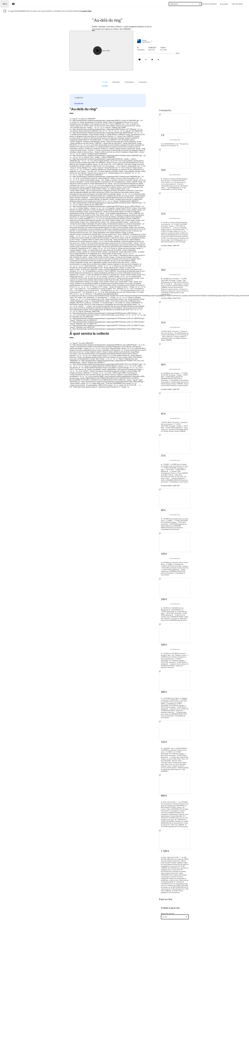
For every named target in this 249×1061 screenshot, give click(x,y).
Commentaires (129, 82)
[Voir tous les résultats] (199, 4)
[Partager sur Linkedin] (158, 59)
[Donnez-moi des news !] (139, 59)
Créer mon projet (237, 4)
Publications (116, 82)
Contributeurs (143, 82)
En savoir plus (78, 103)
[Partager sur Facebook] (145, 59)
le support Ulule (86, 11)
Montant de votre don (167, 913)
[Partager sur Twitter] (152, 59)
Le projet (105, 82)
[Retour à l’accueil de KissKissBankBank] (12, 4)
